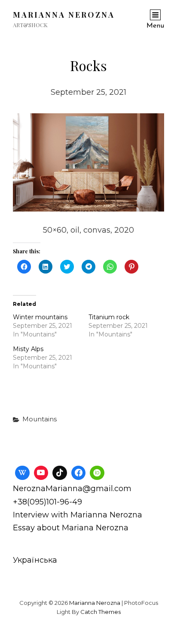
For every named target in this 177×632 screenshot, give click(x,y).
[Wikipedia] (22, 473)
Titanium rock (108, 317)
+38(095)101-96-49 (47, 502)
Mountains (39, 419)
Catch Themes (100, 611)
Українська (35, 560)
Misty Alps (28, 349)
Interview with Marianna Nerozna (77, 515)
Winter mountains (40, 317)
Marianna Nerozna (64, 14)
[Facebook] (78, 473)
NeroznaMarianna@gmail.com (72, 488)
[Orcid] (97, 473)
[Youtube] (41, 473)
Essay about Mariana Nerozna (70, 527)
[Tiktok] (59, 473)
